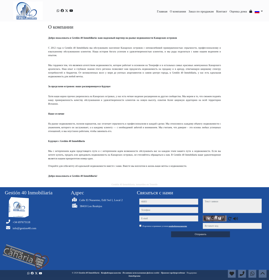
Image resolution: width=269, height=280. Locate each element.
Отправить (200, 234)
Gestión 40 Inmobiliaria (89, 273)
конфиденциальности (178, 226)
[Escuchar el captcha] (235, 218)
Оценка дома (238, 11)
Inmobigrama (134, 276)
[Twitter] (66, 10)
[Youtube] (71, 10)
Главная (162, 11)
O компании (178, 11)
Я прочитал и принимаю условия (164, 226)
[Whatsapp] (58, 10)
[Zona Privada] (250, 11)
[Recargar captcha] (230, 218)
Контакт (221, 11)
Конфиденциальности (111, 273)
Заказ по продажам (201, 11)
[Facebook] (62, 10)
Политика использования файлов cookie (141, 273)
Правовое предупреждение (173, 273)
